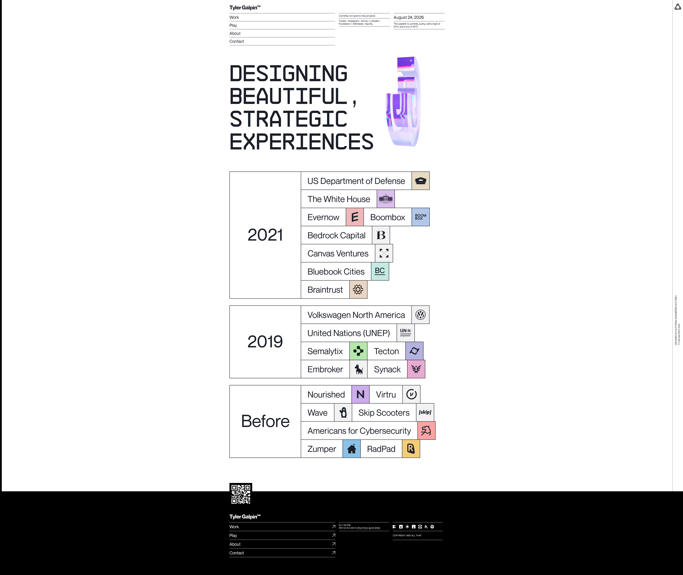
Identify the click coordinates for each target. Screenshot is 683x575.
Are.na (364, 20)
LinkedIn (374, 20)
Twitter (342, 20)
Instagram (353, 20)
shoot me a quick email (368, 527)
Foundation (345, 23)
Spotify (369, 23)
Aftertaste (358, 23)
